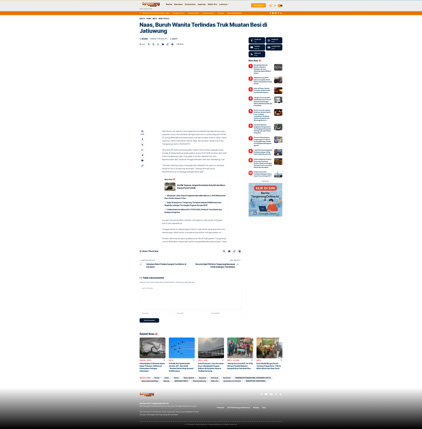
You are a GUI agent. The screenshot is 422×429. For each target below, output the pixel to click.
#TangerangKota (208, 13)
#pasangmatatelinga (150, 381)
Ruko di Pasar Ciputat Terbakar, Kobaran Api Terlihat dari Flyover (262, 90)
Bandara (143, 360)
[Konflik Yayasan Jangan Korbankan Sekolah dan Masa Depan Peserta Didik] (170, 187)
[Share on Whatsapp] (158, 44)
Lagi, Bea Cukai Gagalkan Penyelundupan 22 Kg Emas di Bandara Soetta (263, 152)
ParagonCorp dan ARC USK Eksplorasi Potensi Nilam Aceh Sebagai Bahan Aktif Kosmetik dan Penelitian (263, 101)
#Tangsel (220, 13)
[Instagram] (278, 13)
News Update (164, 19)
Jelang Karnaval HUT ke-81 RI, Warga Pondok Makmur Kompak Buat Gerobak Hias (240, 365)
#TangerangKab (193, 13)
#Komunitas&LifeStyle (234, 13)
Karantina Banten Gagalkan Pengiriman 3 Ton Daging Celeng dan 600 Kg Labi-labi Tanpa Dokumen (262, 129)
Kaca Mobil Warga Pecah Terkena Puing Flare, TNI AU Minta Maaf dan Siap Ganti (268, 365)
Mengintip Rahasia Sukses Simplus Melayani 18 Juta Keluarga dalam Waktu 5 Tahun (262, 69)
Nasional (214, 378)
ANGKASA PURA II (181, 381)
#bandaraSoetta (199, 381)
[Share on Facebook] (148, 44)
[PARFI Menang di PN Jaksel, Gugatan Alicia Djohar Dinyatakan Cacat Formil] (278, 80)
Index (155, 19)
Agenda (166, 381)
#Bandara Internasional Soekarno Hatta (156, 13)
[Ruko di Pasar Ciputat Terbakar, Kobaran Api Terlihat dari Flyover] (278, 90)
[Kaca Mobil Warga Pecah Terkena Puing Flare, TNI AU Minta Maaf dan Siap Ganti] (269, 348)
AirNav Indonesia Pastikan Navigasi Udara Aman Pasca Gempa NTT (263, 174)
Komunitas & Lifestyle (232, 381)
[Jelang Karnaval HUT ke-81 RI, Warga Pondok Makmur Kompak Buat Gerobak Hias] (240, 348)
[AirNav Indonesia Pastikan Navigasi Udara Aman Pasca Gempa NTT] (278, 174)
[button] (275, 6)
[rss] (257, 54)
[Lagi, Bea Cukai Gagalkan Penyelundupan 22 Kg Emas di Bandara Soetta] (278, 152)
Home (148, 19)
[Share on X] (153, 44)
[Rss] (281, 13)
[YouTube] (272, 13)
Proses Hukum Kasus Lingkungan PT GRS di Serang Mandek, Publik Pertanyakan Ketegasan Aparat (262, 141)
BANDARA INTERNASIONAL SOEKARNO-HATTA (253, 378)
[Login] (270, 5)
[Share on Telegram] (142, 155)
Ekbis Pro (214, 381)
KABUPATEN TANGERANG (255, 381)
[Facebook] (270, 13)
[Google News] (275, 13)
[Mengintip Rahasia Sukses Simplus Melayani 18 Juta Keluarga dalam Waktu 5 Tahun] (278, 67)
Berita (142, 19)
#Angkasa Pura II (178, 13)
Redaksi (145, 39)
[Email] (163, 44)
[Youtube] (257, 47)
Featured (236, 360)
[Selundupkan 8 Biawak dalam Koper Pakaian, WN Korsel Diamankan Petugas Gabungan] (153, 348)
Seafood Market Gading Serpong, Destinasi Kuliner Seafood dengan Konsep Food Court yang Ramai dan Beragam (263, 163)
